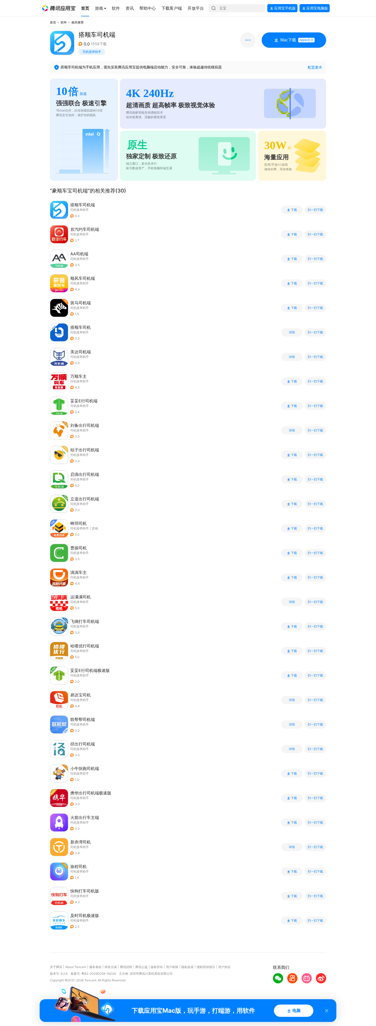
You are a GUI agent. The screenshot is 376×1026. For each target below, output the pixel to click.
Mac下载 (297, 40)
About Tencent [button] (75, 967)
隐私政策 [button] (187, 967)
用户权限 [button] (172, 967)
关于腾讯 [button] (56, 967)
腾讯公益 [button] (141, 967)
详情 (292, 332)
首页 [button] (53, 22)
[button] (58, 8)
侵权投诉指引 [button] (206, 967)
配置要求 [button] (315, 67)
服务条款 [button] (95, 967)
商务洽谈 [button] (111, 967)
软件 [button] (64, 22)
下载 (294, 210)
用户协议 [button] (224, 967)
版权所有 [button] (157, 967)
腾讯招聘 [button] (126, 967)
